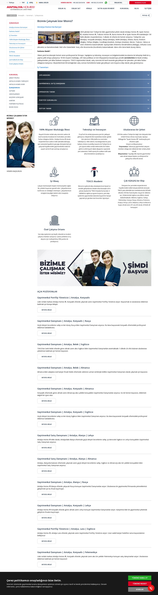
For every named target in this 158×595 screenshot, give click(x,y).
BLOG (137, 8)
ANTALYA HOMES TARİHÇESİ (18, 81)
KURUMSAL (124, 8)
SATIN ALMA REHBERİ (106, 8)
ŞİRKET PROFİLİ (14, 78)
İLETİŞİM (12, 91)
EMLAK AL (62, 8)
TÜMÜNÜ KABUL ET (140, 578)
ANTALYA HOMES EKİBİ (17, 84)
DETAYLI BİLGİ (47, 310)
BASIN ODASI (13, 107)
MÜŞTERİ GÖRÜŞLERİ (16, 97)
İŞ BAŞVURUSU (14, 88)
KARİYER (12, 100)
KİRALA (89, 8)
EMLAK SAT (76, 8)
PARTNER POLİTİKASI (16, 104)
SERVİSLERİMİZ (14, 94)
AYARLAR (139, 589)
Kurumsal (29, 15)
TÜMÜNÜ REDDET (140, 584)
